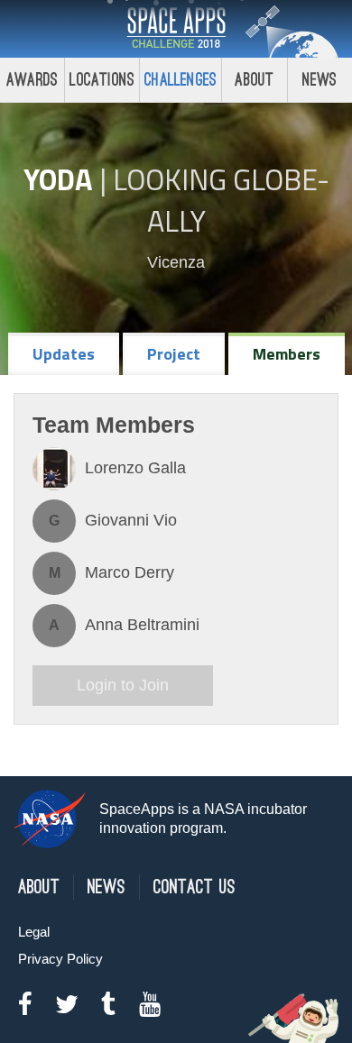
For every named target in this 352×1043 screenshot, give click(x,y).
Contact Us (194, 887)
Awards (32, 79)
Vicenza (176, 262)
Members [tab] (286, 354)
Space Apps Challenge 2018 (176, 29)
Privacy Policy (60, 958)
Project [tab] (173, 354)
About (254, 79)
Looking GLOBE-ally (221, 200)
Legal (34, 931)
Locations (101, 79)
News (320, 79)
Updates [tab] (63, 354)
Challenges (180, 79)
